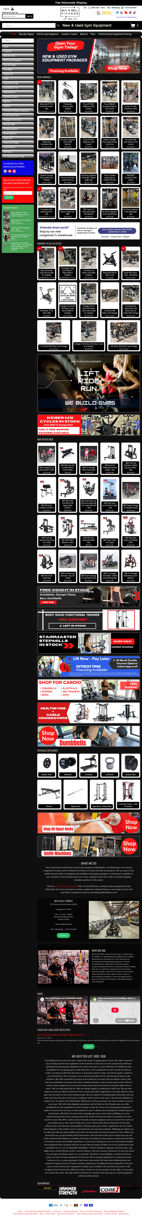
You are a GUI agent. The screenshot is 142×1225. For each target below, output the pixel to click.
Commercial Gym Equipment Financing (114, 34)
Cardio (19, 79)
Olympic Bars (8, 74)
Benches (7, 106)
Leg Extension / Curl (11, 87)
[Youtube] (10, 171)
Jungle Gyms (8, 138)
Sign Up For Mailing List (66, 1214)
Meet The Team (9, 55)
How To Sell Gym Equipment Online (90, 1214)
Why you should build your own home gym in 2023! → (62, 1035)
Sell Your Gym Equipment (48, 34)
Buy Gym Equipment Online (114, 1211)
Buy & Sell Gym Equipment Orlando (38, 1211)
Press (93, 34)
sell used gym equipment (66, 886)
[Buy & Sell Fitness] (70, 19)
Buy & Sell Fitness (70, 1219)
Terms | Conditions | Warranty (91, 1211)
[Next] (138, 1183)
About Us (84, 34)
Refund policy (124, 1214)
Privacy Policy (50, 1214)
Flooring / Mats (9, 124)
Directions (63, 935)
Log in (6, 9)
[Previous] (134, 1183)
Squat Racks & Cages (11, 83)
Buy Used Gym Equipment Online (25, 1214)
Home (13, 34)
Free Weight (19, 70)
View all (88, 1046)
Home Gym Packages (11, 142)
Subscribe (9, 197)
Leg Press (7, 101)
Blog (41, 1214)
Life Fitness (19, 152)
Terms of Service (111, 1214)
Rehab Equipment (10, 133)
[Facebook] (5, 171)
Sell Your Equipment (70, 1211)
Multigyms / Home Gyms (12, 119)
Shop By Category (26, 34)
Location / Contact (69, 34)
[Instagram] (14, 171)
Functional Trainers (11, 97)
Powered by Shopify (71, 1220)
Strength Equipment (19, 129)
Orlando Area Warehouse (126, 17)
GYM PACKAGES (19, 148)
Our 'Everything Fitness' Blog (19, 157)
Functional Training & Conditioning (16, 110)
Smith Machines (9, 92)
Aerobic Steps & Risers (12, 115)
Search (20, 1211)
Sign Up (29, 16)
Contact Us (7, 51)
